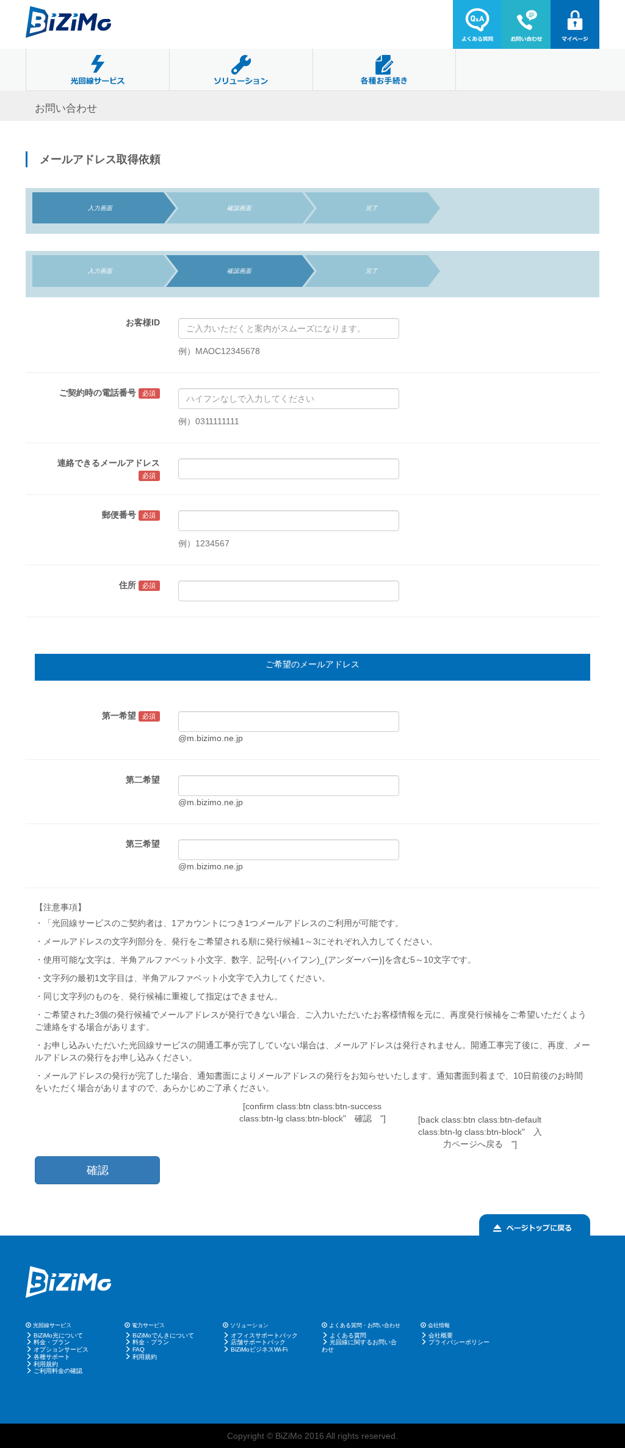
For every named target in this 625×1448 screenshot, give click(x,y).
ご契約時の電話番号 (107, 392)
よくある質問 (348, 1335)
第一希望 (129, 715)
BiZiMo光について (58, 1335)
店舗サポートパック (258, 1342)
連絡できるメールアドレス (108, 468)
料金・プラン (52, 1342)
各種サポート (52, 1356)
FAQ (138, 1349)
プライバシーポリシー (459, 1342)
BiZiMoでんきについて (163, 1335)
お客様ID (143, 322)
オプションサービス (61, 1349)
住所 (137, 585)
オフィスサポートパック (264, 1335)
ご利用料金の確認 (58, 1370)
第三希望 (143, 844)
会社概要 (440, 1335)
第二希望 (143, 779)
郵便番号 (129, 514)
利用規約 (46, 1364)
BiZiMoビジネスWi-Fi (259, 1349)
